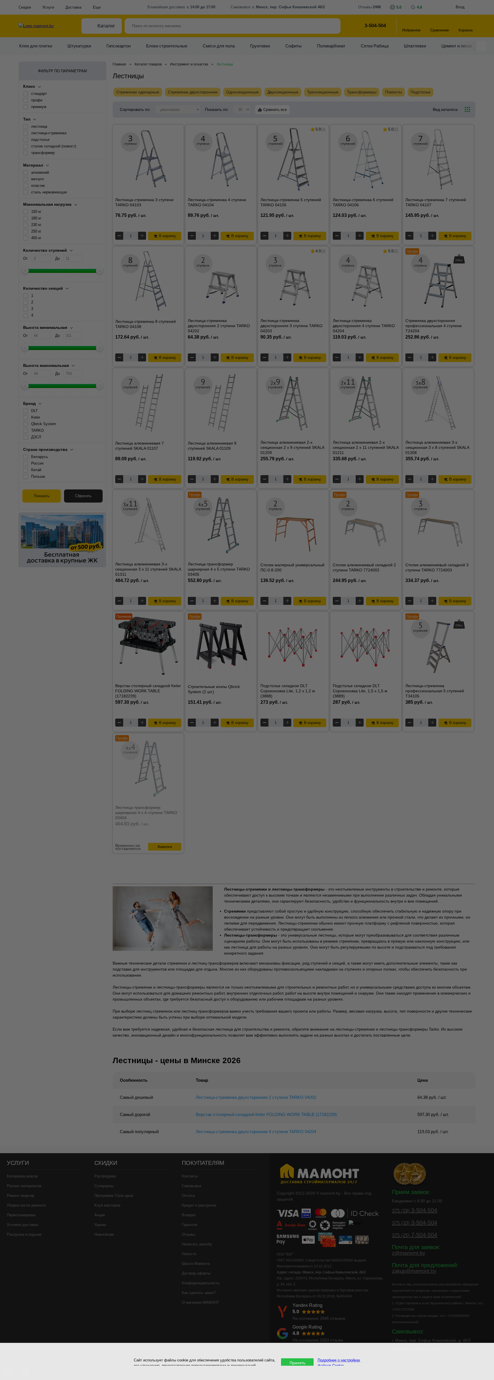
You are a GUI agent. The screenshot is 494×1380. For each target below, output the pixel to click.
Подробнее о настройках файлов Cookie (339, 1362)
